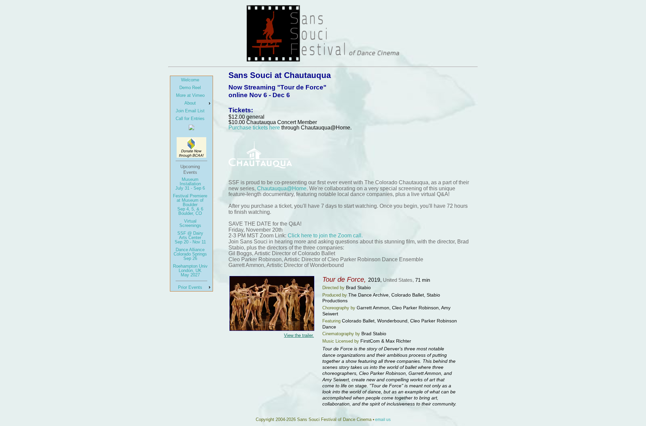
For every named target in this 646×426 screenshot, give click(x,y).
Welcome (190, 79)
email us (383, 419)
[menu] (191, 183)
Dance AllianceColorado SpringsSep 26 (190, 254)
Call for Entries (190, 118)
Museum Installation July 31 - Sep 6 (190, 184)
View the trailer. (299, 335)
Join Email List (190, 110)
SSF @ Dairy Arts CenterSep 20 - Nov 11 (190, 237)
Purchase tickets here (254, 127)
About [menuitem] (190, 103)
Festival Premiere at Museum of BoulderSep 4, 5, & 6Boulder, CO (190, 204)
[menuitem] (191, 80)
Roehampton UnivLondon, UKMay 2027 (190, 270)
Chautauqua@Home (282, 188)
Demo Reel (190, 87)
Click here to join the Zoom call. (325, 235)
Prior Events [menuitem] (190, 287)
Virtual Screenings (190, 223)
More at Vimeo (190, 95)
